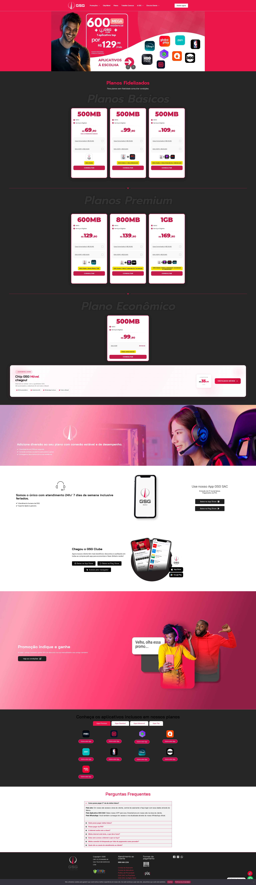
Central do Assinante (125, 868)
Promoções (94, 6)
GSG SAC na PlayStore (126, 875)
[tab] (101, 723)
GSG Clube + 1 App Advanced (128, 163)
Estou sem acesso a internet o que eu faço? (104, 838)
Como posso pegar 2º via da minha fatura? (103, 803)
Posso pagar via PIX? (96, 827)
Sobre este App (86, 741)
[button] (99, 5)
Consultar (89, 168)
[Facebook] (174, 857)
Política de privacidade (182, 882)
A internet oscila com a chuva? (99, 830)
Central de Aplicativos (126, 870)
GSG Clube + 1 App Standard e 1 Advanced (166, 163)
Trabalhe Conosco (127, 6)
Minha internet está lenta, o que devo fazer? (104, 834)
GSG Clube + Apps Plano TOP (89, 268)
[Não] (253, 882)
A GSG (139, 6)
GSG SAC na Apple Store (127, 878)
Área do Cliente (151, 6)
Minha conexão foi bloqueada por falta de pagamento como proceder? (113, 841)
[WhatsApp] (181, 857)
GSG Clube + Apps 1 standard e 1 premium (128, 268)
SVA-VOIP (114, 346)
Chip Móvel (106, 6)
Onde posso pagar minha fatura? (100, 823)
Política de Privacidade (126, 873)
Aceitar (170, 882)
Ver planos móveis (226, 381)
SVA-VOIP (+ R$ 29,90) (82, 149)
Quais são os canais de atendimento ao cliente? (105, 845)
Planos (116, 6)
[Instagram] (178, 857)
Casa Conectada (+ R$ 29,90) (84, 141)
